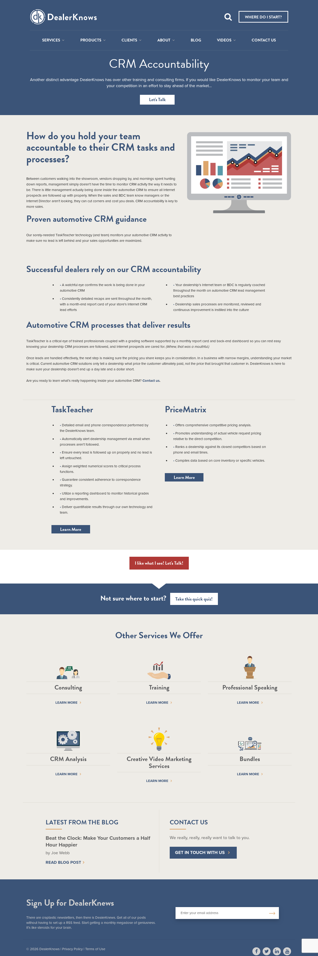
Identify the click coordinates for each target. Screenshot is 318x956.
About (163, 40)
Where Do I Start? (263, 17)
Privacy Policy (72, 949)
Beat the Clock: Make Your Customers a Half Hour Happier (98, 841)
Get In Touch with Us (200, 852)
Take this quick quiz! (194, 598)
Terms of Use (95, 949)
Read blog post (63, 862)
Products (90, 40)
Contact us (150, 381)
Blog (196, 40)
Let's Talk (157, 99)
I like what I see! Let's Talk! (159, 563)
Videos (224, 40)
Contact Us (264, 40)
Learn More (70, 529)
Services (51, 40)
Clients (129, 40)
